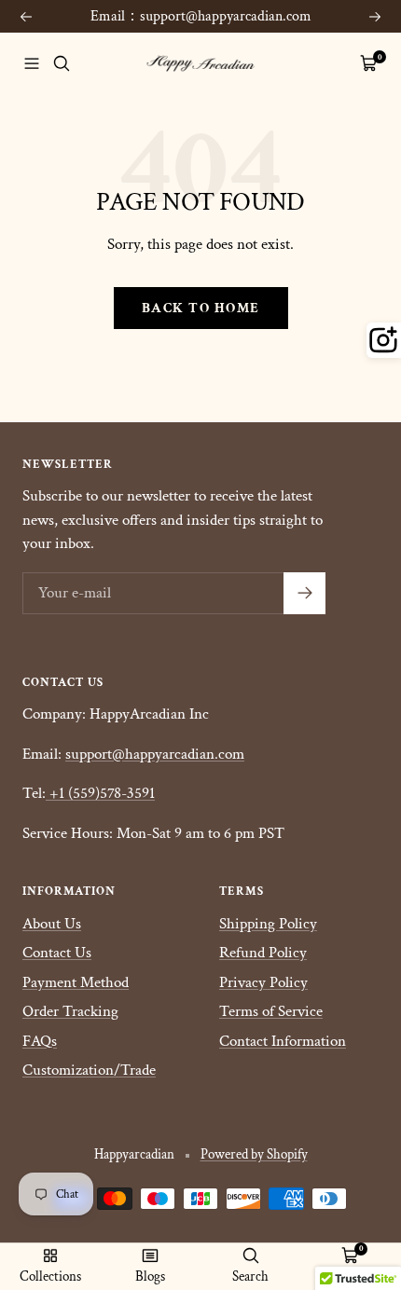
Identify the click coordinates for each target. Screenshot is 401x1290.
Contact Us (56, 952)
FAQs (39, 1041)
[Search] (61, 63)
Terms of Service (271, 1011)
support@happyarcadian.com (154, 754)
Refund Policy (263, 952)
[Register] (304, 593)
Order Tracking (70, 1011)
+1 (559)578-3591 (102, 793)
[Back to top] (348, 1167)
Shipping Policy (268, 923)
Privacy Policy (263, 982)
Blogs (150, 1276)
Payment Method (75, 982)
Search (250, 1276)
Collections (50, 1276)
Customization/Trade (89, 1070)
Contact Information (282, 1041)
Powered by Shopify (254, 1154)
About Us (51, 923)
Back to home (201, 308)
